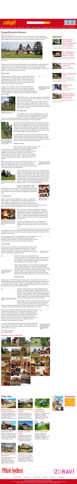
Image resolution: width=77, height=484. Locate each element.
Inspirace (28, 27)
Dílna (23, 27)
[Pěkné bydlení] (12, 470)
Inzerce (45, 477)
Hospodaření (45, 27)
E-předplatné (36, 477)
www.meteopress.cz (72, 25)
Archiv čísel (70, 405)
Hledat (47, 22)
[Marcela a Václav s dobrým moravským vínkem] (44, 242)
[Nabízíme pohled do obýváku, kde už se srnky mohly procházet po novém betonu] (26, 381)
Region (19, 27)
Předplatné (27, 477)
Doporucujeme (12, 34)
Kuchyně (51, 27)
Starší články (71, 27)
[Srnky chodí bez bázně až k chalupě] (35, 342)
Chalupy (6, 34)
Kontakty (52, 477)
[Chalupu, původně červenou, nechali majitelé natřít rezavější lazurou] (8, 103)
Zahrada (34, 27)
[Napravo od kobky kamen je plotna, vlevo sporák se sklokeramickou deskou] (44, 190)
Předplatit (70, 399)
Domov (43, 17)
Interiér (38, 27)
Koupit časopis (70, 403)
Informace (61, 477)
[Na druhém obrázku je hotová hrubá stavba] (16, 381)
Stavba (14, 27)
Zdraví (34, 17)
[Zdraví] (63, 470)
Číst (70, 401)
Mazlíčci (64, 27)
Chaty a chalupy (8, 27)
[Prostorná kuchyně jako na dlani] (6, 361)
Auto (56, 27)
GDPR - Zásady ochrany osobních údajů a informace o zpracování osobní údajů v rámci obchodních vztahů (38, 482)
